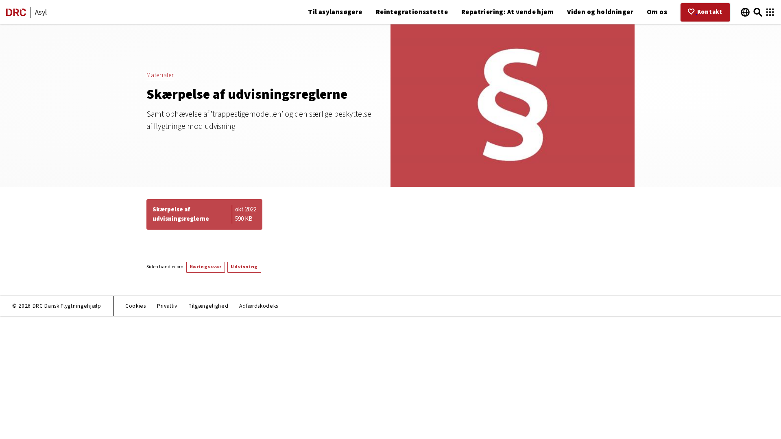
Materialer (160, 75)
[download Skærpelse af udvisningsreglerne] (204, 214)
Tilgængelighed (208, 306)
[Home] (16, 14)
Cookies (135, 306)
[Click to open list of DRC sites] (770, 12)
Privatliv (167, 306)
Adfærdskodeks (258, 306)
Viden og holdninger (600, 12)
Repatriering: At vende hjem (507, 12)
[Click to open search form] (758, 12)
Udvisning (244, 266)
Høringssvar (206, 266)
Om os (657, 12)
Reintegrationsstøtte (412, 12)
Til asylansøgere (335, 12)
